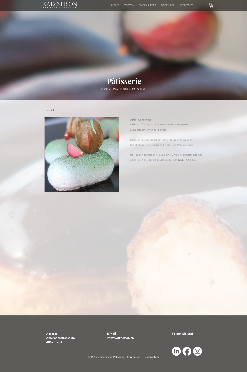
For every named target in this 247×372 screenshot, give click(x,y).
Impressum (133, 356)
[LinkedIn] (176, 351)
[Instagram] (197, 351)
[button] (211, 5)
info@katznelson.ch (191, 154)
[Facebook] (186, 351)
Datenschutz (152, 356)
